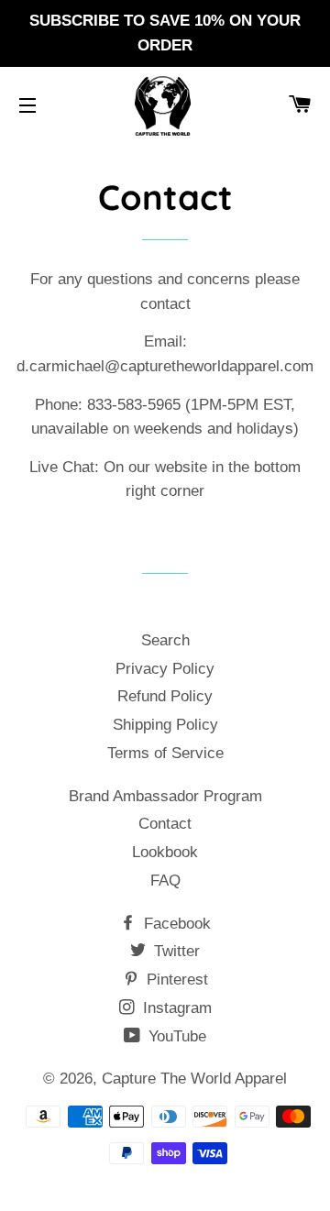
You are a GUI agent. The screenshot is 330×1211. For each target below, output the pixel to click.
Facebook (175, 923)
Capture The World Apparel (194, 1078)
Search (165, 640)
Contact (165, 823)
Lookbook (165, 852)
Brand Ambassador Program (165, 796)
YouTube (175, 1036)
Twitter (174, 951)
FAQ (165, 880)
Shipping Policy (165, 724)
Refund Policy (165, 696)
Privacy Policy (165, 668)
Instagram (175, 1008)
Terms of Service (165, 753)
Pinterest (175, 979)
